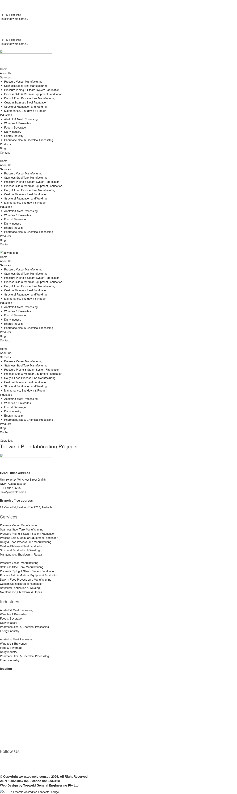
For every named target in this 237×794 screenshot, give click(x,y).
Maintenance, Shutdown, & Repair (21, 554)
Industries (6, 115)
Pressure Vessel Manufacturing (23, 81)
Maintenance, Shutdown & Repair (25, 111)
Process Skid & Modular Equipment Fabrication (33, 94)
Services (5, 77)
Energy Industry (13, 136)
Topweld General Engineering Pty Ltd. (51, 785)
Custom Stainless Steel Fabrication (25, 102)
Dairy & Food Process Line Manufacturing (30, 98)
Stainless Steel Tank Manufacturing (26, 86)
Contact (5, 152)
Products (5, 144)
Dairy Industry (12, 132)
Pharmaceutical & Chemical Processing (28, 140)
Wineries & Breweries (17, 123)
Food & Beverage (15, 127)
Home (3, 69)
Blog (3, 148)
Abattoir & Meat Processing (21, 119)
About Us (5, 73)
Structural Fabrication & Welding (20, 550)
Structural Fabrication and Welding (25, 107)
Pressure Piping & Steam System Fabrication (32, 90)
